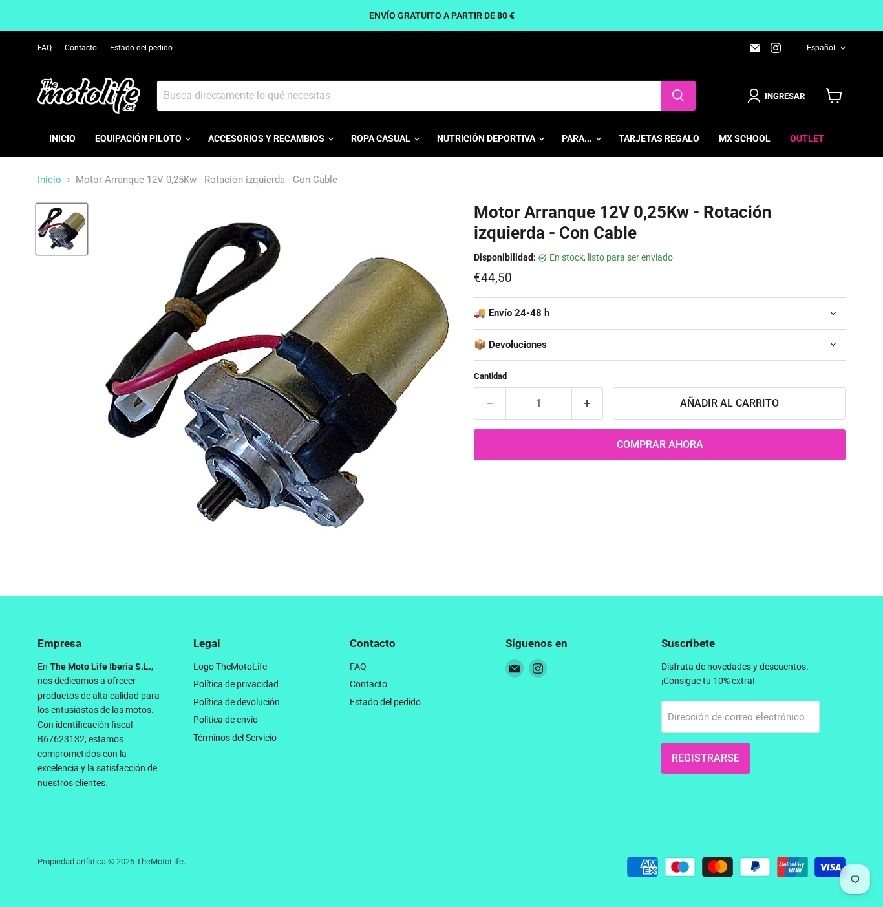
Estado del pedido (141, 47)
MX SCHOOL (745, 138)
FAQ (44, 47)
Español (821, 47)
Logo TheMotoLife (230, 666)
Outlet (807, 138)
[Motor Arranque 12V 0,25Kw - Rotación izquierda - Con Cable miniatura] (61, 229)
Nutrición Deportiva (487, 138)
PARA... (578, 138)
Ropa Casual (381, 138)
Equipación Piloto (139, 138)
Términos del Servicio (235, 737)
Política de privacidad (236, 684)
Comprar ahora (660, 444)
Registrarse (705, 758)
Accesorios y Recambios (267, 138)
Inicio (62, 138)
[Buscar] (678, 96)
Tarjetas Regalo (659, 138)
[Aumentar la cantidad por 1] (588, 403)
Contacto (81, 47)
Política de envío (225, 719)
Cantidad (490, 376)
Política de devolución (236, 702)
